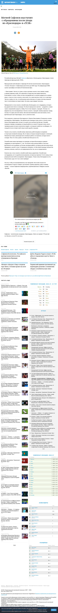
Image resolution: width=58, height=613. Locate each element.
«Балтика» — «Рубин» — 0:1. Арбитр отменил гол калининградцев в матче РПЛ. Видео (43, 413)
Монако (32, 467)
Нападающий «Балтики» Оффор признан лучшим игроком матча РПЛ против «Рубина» (42, 370)
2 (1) (53, 511)
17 (29, 493)
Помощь (3, 585)
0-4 (56, 495)
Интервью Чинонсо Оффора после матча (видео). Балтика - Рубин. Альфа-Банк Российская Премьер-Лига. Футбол (43, 362)
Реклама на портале (23, 585)
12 (29, 482)
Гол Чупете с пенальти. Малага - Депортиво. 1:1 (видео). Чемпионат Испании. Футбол (42, 336)
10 (29, 478)
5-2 (56, 461)
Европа (11, 9)
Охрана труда (46, 585)
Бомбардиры (43, 502)
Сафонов (23, 78)
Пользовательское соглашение (35, 585)
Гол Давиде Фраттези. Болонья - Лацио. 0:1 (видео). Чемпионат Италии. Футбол (41, 442)
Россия (26, 249)
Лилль (32, 463)
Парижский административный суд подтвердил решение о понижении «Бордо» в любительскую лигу (42, 267)
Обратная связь (9, 585)
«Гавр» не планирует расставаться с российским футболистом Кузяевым (32, 275)
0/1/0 (54, 469)
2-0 (56, 463)
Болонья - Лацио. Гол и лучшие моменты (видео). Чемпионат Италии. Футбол (41, 417)
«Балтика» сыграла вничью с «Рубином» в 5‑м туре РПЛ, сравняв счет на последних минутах (43, 379)
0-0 (56, 478)
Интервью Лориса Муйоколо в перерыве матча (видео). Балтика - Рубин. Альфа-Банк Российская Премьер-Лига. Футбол (43, 430)
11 (29, 480)
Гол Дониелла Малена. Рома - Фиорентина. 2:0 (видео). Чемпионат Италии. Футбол (42, 352)
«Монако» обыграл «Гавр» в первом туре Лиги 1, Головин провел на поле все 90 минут (13, 267)
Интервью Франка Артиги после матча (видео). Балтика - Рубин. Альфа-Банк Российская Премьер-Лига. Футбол (43, 344)
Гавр (31, 486)
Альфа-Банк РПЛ (33, 249)
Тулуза (32, 490)
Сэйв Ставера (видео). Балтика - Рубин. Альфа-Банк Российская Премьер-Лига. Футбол (42, 395)
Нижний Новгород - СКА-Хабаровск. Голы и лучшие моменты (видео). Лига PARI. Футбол (42, 323)
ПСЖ (32, 474)
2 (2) (53, 514)
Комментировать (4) (29, 241)
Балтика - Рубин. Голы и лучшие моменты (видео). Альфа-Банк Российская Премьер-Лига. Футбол (43, 367)
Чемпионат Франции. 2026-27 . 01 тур (43, 284)
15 (29, 488)
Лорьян (32, 478)
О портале (16, 585)
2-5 (56, 493)
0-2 (56, 488)
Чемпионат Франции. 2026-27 (43, 455)
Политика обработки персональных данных (10, 586)
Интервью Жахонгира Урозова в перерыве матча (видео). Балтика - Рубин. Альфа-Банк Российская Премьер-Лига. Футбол (42, 425)
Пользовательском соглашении (20, 609)
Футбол (4, 9)
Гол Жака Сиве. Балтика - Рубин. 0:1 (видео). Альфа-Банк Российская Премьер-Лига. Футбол (43, 446)
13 (29, 484)
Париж (32, 482)
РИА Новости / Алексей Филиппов (20, 73)
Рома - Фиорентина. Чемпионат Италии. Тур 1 (42, 433)
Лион (32, 465)
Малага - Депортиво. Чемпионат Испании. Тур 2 (43, 392)
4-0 (56, 459)
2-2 (56, 469)
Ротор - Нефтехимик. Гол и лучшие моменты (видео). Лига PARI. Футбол (42, 316)
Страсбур (32, 495)
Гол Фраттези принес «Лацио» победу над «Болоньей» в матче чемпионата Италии (41, 420)
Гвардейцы (43, 542)
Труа (31, 484)
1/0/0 (54, 459)
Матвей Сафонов (5, 249)
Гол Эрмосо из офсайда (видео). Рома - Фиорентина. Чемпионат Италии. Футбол (41, 402)
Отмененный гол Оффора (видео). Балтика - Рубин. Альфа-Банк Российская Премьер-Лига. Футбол (43, 410)
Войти (55, 3)
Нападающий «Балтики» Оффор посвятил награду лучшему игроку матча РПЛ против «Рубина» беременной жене (42, 349)
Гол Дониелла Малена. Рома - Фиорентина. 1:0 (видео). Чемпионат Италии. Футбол (42, 386)
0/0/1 (54, 486)
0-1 (56, 486)
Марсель (32, 459)
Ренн (32, 476)
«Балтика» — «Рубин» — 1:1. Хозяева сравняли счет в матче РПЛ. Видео (42, 382)
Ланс (32, 461)
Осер (32, 493)
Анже (32, 488)
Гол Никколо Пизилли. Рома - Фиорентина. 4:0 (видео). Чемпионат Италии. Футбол (42, 319)
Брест (32, 469)
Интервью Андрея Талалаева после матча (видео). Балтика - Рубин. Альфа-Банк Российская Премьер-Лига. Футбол (41, 332)
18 (29, 495)
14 (29, 486)
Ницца (32, 480)
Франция (18, 9)
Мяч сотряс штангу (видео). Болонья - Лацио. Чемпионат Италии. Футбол (42, 439)
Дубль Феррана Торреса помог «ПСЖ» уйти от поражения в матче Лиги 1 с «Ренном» (43, 256)
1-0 (56, 467)
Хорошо (54, 609)
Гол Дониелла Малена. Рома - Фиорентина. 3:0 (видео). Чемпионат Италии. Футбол (42, 339)
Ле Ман (32, 471)
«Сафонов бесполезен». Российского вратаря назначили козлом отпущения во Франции (13, 256)
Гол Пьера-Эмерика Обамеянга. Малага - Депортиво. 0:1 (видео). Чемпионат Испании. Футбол (42, 357)
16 (29, 490)
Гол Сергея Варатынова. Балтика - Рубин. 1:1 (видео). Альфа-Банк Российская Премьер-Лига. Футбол (43, 375)
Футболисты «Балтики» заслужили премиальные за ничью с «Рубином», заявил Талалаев (42, 327)
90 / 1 (49, 548)
